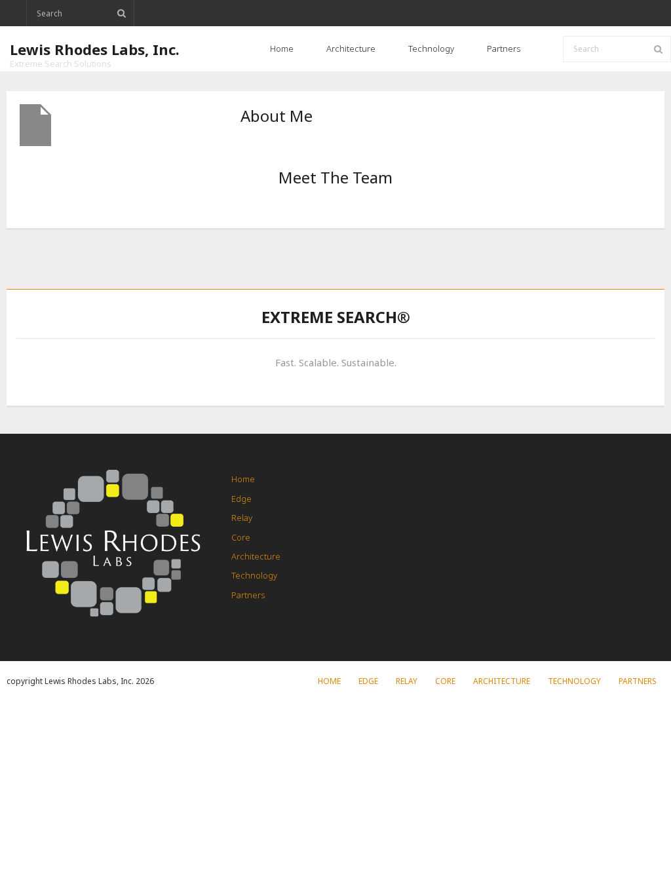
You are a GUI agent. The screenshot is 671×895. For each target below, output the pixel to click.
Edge (241, 499)
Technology (254, 575)
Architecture (255, 556)
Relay (241, 518)
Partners (248, 595)
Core (240, 537)
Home (243, 479)
